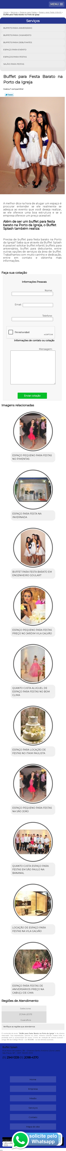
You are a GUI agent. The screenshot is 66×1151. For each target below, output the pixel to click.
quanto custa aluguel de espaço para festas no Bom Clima (31, 692)
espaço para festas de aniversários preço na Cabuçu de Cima (28, 989)
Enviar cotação (32, 395)
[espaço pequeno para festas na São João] (33, 783)
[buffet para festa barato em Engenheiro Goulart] (33, 547)
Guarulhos (26, 1020)
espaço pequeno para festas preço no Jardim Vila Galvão (32, 632)
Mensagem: (46, 349)
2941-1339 (13, 1057)
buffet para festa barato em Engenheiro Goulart (32, 573)
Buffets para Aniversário (17, 28)
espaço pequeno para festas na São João (32, 809)
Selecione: (25, 1008)
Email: (19, 304)
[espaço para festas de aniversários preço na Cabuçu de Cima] (33, 960)
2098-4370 (31, 1057)
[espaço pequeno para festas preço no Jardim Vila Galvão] (33, 605)
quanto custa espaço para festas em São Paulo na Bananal (30, 869)
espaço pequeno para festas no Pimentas (32, 457)
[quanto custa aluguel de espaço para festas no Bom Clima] (33, 663)
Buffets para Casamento (17, 35)
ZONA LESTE (25, 1014)
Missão (33, 1098)
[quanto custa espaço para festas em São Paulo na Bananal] (33, 841)
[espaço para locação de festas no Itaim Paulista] (33, 724)
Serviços (33, 21)
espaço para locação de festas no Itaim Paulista (29, 751)
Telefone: (47, 315)
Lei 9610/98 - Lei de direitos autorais (39, 1040)
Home (33, 1079)
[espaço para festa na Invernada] (33, 488)
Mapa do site (33, 1126)
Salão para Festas (13, 64)
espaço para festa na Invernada (26, 515)
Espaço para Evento (14, 49)
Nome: (49, 290)
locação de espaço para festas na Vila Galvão (29, 929)
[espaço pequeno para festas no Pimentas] (33, 430)
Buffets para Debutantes (17, 42)
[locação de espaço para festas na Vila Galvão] (33, 902)
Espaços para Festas (15, 57)
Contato (33, 1117)
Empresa (33, 1089)
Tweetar (9, 94)
